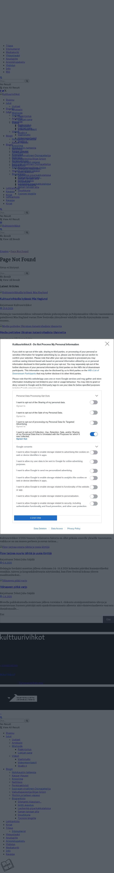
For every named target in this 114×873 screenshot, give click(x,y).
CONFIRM (35, 518)
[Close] (108, 344)
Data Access (57, 528)
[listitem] (57, 395)
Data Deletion (40, 528)
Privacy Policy (73, 528)
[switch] (94, 402)
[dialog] (57, 436)
